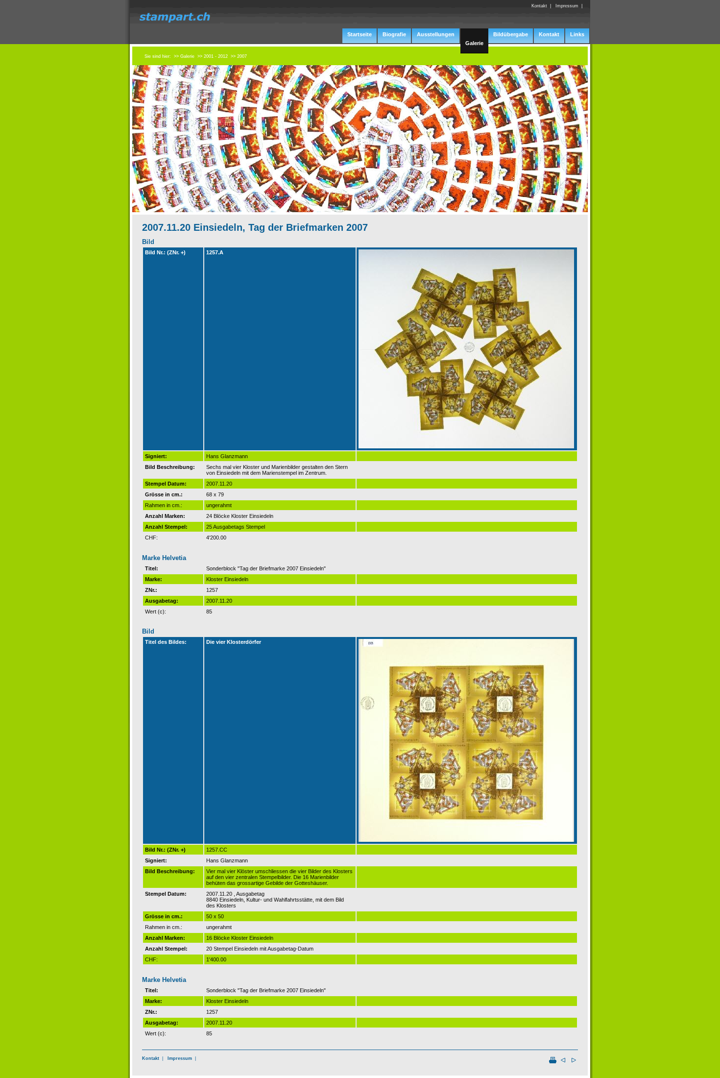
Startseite (359, 34)
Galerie (474, 43)
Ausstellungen (436, 34)
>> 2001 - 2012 (212, 56)
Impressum (180, 1058)
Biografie (394, 34)
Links (577, 34)
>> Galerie (184, 56)
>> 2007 (239, 56)
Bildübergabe (510, 34)
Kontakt (150, 1058)
